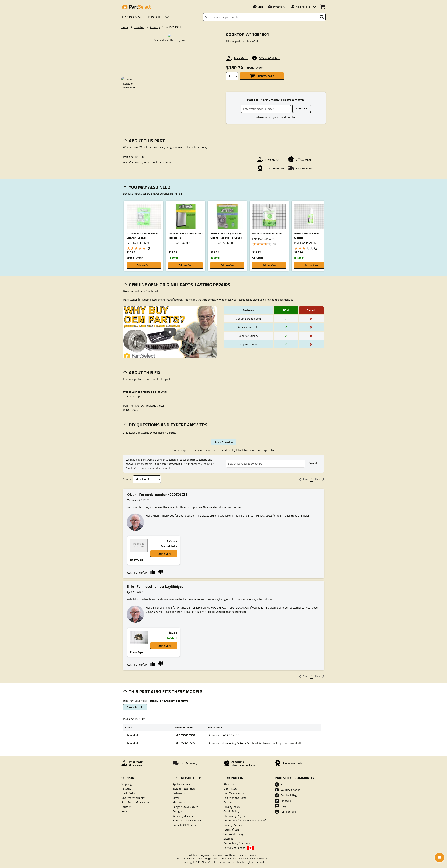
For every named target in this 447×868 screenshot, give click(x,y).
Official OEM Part (269, 58)
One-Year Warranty (133, 798)
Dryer (176, 798)
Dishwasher (179, 793)
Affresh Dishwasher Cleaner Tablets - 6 (185, 235)
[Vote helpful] (153, 571)
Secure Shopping (233, 834)
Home (124, 27)
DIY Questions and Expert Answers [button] (168, 424)
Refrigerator (180, 811)
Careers (228, 802)
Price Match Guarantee (135, 802)
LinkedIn (286, 801)
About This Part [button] (147, 140)
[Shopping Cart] (323, 6)
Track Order (128, 793)
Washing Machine (183, 816)
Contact (126, 807)
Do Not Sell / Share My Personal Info (245, 820)
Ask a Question (223, 442)
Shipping (126, 784)
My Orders (279, 7)
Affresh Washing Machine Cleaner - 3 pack (142, 235)
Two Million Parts (234, 793)
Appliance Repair (182, 784)
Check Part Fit (135, 707)
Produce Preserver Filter (267, 233)
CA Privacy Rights (234, 816)
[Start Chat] (439, 857)
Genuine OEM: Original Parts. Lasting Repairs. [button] (180, 284)
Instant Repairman (184, 789)
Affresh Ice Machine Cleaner (306, 235)
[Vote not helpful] (160, 571)
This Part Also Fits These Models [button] (166, 691)
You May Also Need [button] (149, 187)
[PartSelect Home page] (136, 6)
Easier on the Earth (235, 798)
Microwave (179, 802)
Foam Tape (136, 652)
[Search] (321, 17)
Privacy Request (233, 825)
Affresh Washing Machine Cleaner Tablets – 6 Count (226, 235)
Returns (126, 789)
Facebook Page (289, 795)
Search (313, 463)
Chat (260, 7)
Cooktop (139, 27)
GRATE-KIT (136, 560)
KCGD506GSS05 (185, 743)
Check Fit (301, 108)
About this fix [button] (144, 372)
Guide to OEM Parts (184, 825)
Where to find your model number (276, 117)
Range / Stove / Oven (185, 807)
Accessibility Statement (238, 843)
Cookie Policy (231, 811)
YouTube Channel (291, 790)
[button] (132, 17)
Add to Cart (266, 76)
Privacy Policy (232, 807)
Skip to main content (223, 31)
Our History (230, 789)
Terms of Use (231, 829)
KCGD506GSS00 (185, 735)
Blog (283, 806)
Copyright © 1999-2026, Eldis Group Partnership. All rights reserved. (223, 862)
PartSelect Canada (234, 847)
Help (124, 811)
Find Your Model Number (187, 820)
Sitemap (228, 839)
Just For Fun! (288, 811)
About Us (229, 784)
